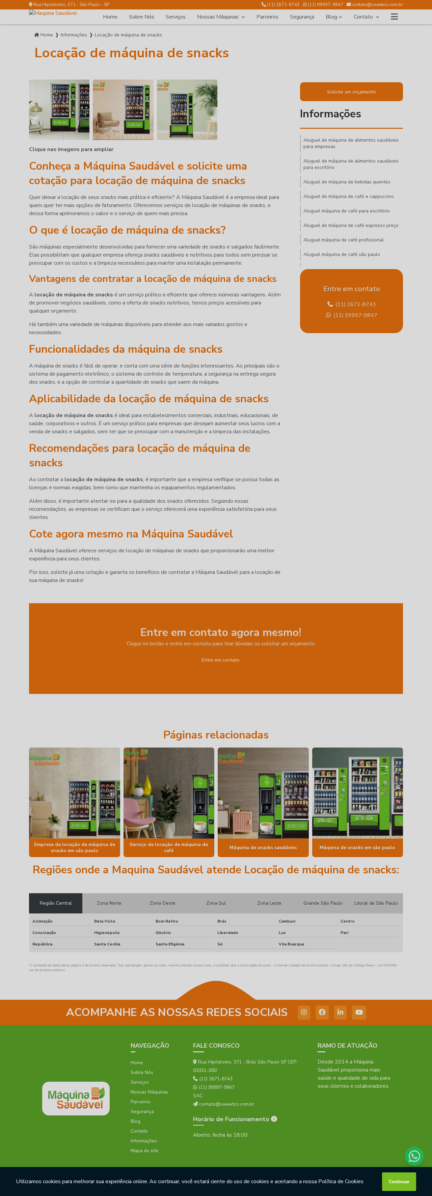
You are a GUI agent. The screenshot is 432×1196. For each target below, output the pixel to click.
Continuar (399, 1181)
